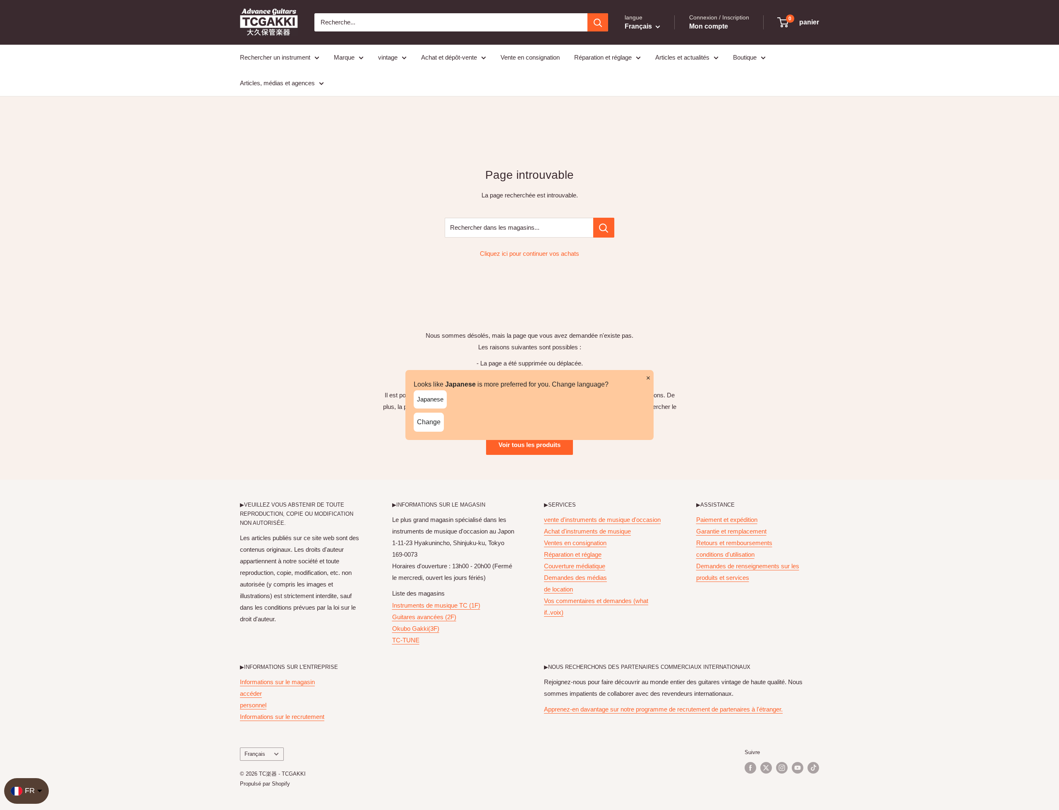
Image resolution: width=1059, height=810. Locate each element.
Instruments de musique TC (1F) (436, 605)
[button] (798, 22)
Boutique (745, 57)
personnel (253, 705)
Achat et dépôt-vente (449, 57)
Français (254, 754)
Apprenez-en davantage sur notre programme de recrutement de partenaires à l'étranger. (663, 709)
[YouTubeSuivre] (797, 768)
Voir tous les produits (529, 444)
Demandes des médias (575, 577)
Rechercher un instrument (275, 57)
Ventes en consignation (575, 542)
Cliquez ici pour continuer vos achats (529, 253)
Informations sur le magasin (277, 681)
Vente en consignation (530, 57)
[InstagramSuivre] (782, 768)
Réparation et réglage (603, 57)
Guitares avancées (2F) (424, 616)
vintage (388, 57)
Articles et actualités (682, 57)
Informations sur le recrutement (282, 716)
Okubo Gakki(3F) (415, 628)
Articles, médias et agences (277, 83)
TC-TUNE (405, 640)
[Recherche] (597, 22)
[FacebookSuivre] (750, 768)
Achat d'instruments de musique (587, 531)
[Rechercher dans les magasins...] (603, 228)
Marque (344, 57)
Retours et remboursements (734, 542)
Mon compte (708, 26)
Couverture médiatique (574, 566)
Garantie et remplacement (731, 531)
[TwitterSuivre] (766, 768)
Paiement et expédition (726, 519)
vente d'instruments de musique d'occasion (602, 519)
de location (558, 589)
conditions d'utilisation (725, 554)
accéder (251, 693)
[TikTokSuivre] (813, 768)
